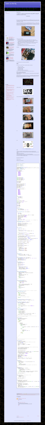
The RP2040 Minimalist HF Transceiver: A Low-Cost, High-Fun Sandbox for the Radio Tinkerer (10, 86)
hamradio (29, 394)
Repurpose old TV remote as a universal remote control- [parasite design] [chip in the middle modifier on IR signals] (10, 89)
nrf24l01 (35, 8)
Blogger (30, 420)
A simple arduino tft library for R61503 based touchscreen (10, 93)
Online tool (6, 10)
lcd (30, 394)
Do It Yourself (26, 394)
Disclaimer (22, 10)
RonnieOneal (19, 398)
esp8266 (24, 8)
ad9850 (18, 394)
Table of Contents (30, 10)
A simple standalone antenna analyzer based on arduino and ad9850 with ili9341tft (11, 43)
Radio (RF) (13, 8)
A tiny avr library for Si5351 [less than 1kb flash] (10, 91)
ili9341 (28, 8)
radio (33, 394)
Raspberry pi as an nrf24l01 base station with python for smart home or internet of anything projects (11, 47)
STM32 (9, 8)
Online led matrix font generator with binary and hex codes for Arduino (11, 37)
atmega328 (22, 394)
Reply (18, 400)
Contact (26, 10)
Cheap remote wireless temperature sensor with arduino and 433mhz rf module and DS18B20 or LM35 (11, 58)
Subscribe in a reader (7, 13)
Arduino (20, 394)
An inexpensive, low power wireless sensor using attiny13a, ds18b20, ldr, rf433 (10, 92)
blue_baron (26, 420)
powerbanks (32, 394)
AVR (16, 8)
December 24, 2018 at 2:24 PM (22, 402)
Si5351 (34, 394)
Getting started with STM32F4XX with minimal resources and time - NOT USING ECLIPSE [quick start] (10, 99)
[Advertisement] (29, 18)
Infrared (31, 8)
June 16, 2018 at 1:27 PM (23, 398)
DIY (24, 394)
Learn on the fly (11, 4)
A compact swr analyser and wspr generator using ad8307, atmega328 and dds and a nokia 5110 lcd (10, 97)
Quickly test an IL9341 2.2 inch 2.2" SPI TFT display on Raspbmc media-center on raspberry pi (11, 53)
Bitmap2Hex (17, 10)
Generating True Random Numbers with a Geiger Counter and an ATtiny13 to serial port (10, 88)
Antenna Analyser (12, 10)
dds (23, 394)
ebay (27, 394)
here (22, 73)
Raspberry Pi (20, 8)
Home (6, 8)
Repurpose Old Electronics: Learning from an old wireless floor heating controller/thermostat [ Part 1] (10, 95)
